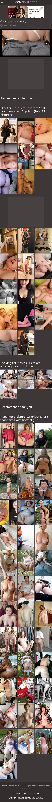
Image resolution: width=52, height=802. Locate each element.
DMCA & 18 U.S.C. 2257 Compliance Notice (27, 798)
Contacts (18, 793)
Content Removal (32, 793)
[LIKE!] (1, 25)
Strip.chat (32, 18)
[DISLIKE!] (11, 25)
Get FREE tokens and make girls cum (35, 12)
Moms (26, 2)
